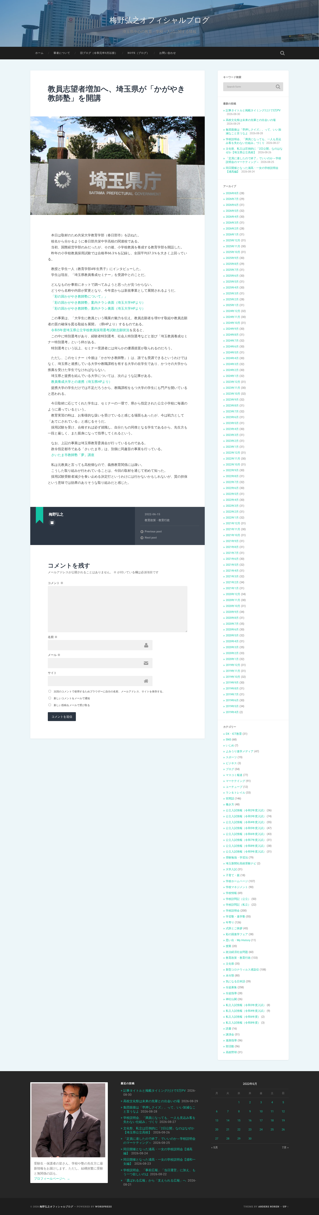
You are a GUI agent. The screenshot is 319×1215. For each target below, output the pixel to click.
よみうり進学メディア (239, 751)
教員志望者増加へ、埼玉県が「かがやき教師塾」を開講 (116, 93)
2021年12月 (233, 523)
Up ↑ (286, 1206)
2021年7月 (232, 553)
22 (238, 1129)
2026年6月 (232, 205)
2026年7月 (232, 199)
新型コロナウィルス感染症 (242, 969)
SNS (228, 739)
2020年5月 (232, 635)
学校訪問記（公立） (238, 899)
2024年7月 (232, 340)
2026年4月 (232, 216)
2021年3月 (232, 576)
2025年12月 (233, 240)
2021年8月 (232, 547)
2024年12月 (233, 311)
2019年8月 (232, 688)
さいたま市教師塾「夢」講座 (72, 455)
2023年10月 (233, 393)
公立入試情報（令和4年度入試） (246, 822)
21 (227, 1129)
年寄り (230, 922)
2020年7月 (232, 623)
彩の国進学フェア (237, 934)
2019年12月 (233, 665)
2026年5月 (232, 210)
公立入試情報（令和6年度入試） (246, 834)
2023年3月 (232, 435)
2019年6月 (232, 700)
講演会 (230, 1034)
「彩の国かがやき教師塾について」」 (79, 296)
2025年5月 (232, 281)
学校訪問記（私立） (238, 904)
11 (272, 1111)
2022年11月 (233, 458)
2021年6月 (232, 559)
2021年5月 (232, 564)
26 (283, 1129)
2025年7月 (232, 269)
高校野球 (231, 1052)
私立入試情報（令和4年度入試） (246, 1010)
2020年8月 (232, 618)
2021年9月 (232, 541)
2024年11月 (233, 317)
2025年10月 (233, 252)
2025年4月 (232, 287)
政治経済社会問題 (237, 952)
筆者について (62, 53)
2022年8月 (232, 476)
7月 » (285, 1147)
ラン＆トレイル (235, 792)
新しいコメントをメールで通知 (72, 698)
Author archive (52, 522)
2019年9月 (232, 682)
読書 (228, 1028)
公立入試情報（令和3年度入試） (246, 816)
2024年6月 (232, 346)
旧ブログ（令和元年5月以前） (99, 53)
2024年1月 (232, 376)
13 (216, 1120)
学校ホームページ (237, 881)
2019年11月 (233, 671)
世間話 (230, 798)
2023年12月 (233, 382)
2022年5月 (232, 494)
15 (238, 1120)
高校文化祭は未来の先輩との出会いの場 (251, 120)
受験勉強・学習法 (237, 857)
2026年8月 (232, 193)
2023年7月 (232, 411)
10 (261, 1111)
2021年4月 (232, 570)
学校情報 (231, 893)
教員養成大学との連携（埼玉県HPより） (81, 382)
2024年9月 (232, 328)
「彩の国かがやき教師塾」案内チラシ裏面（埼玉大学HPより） (98, 308)
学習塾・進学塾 (235, 916)
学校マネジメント (237, 887)
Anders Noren (268, 1206)
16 (249, 1120)
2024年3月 (232, 364)
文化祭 (230, 963)
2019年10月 (233, 677)
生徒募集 (231, 987)
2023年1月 (232, 446)
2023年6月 (232, 417)
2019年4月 (232, 712)
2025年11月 (233, 246)
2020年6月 (232, 629)
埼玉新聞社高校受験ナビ (241, 863)
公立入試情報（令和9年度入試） (246, 851)
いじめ (230, 745)
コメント (55, 583)
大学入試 (231, 869)
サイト (52, 672)
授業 (228, 946)
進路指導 (231, 1040)
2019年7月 (232, 694)
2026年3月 (232, 222)
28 (227, 1138)
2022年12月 (233, 452)
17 (261, 1120)
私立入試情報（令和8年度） (243, 1022)
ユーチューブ (234, 787)
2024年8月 (232, 334)
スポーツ (231, 757)
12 (283, 1111)
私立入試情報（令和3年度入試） (246, 1005)
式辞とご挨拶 (234, 928)
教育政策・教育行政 (157, 520)
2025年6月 (232, 275)
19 (283, 1120)
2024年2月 (232, 370)
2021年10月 (233, 535)
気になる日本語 (235, 981)
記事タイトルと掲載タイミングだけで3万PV (253, 110)
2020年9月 (232, 612)
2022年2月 (232, 511)
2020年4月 (232, 641)
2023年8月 (232, 405)
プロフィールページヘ (52, 1178)
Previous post (153, 531)
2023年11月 (233, 387)
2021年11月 (233, 529)
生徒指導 (231, 993)
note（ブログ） (138, 53)
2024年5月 (232, 352)
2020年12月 (233, 594)
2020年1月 (232, 659)
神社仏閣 (231, 999)
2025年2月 (232, 299)
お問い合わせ (167, 53)
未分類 (230, 975)
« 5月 (214, 1147)
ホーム (39, 53)
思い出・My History (238, 940)
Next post (151, 537)
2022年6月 (232, 488)
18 (272, 1120)
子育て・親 (233, 875)
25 (272, 1129)
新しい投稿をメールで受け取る (72, 705)
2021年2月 (232, 582)
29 (238, 1138)
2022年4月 (232, 500)
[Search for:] (253, 86)
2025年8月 (232, 264)
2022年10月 (233, 464)
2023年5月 (232, 423)
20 (216, 1129)
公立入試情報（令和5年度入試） (246, 828)
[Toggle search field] (282, 53)
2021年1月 (232, 588)
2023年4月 (232, 429)
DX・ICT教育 (234, 733)
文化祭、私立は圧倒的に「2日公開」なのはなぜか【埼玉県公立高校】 (254, 150)
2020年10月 (233, 606)
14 (227, 1120)
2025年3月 (232, 293)
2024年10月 (233, 323)
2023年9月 (232, 399)
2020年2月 (232, 653)
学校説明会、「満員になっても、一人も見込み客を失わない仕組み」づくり (253, 141)
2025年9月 (232, 258)
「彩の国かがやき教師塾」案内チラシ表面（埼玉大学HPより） (98, 302)
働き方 (230, 804)
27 (216, 1138)
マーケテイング (235, 781)
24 (261, 1129)
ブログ (230, 769)
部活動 (230, 1046)
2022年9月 (232, 470)
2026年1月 (232, 234)
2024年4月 (232, 358)
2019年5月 (232, 706)
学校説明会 (233, 910)
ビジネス (231, 763)
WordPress (103, 1206)
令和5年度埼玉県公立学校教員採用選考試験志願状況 (90, 330)
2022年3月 (232, 505)
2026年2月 (232, 228)
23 (249, 1129)
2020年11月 (233, 600)
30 (249, 1138)
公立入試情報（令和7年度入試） (246, 840)
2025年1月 (232, 305)
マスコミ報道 (234, 775)
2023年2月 (232, 441)
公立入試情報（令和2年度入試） (246, 810)
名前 (52, 637)
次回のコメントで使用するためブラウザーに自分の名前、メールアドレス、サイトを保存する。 (109, 691)
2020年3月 (232, 647)
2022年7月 (232, 482)
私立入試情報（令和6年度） (243, 1016)
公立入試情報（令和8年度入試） (246, 846)
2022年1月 (232, 517)
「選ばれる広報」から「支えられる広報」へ (154, 1180)
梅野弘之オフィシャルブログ (159, 19)
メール (54, 655)
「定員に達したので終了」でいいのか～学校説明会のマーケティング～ (253, 160)
